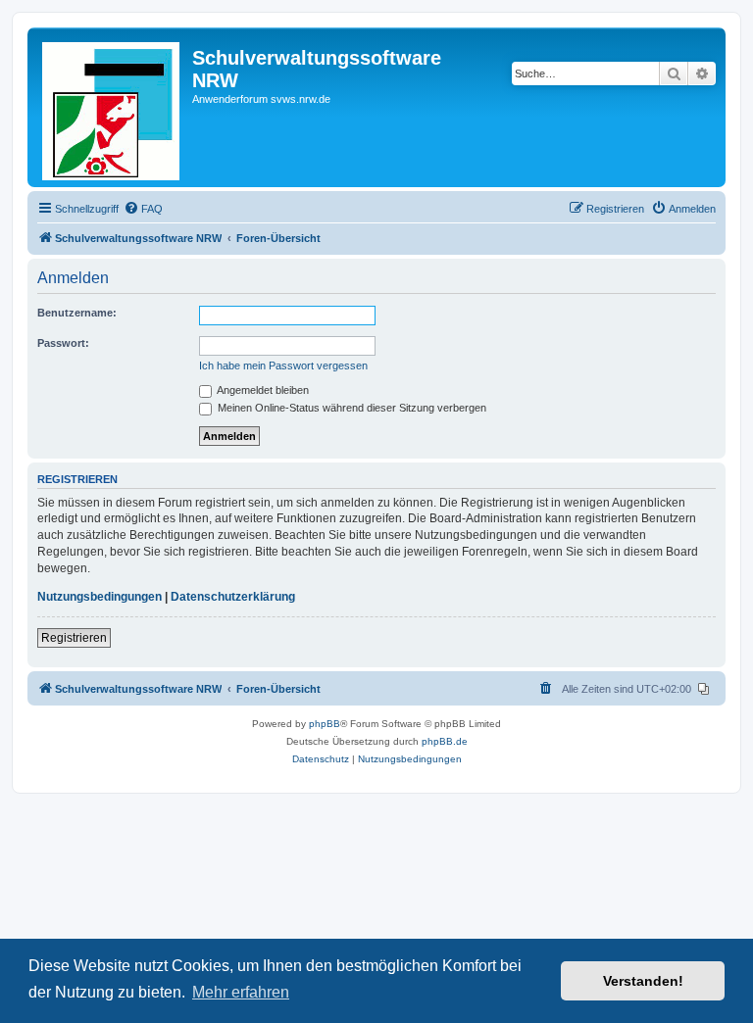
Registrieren (74, 638)
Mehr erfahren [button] (240, 992)
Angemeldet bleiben (262, 390)
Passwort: (63, 343)
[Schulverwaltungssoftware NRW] (112, 107)
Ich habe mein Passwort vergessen (283, 365)
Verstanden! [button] (643, 981)
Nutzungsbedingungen (99, 597)
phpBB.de (445, 741)
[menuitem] (143, 208)
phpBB (324, 723)
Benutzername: (77, 312)
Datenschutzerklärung (233, 597)
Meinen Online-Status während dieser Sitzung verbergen (350, 408)
